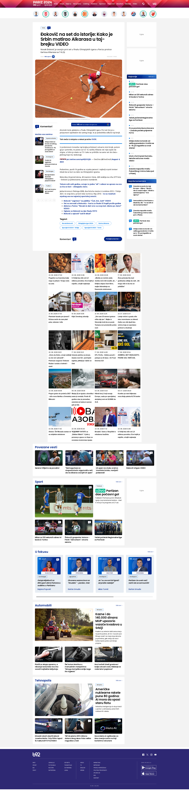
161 (130, 210)
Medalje (128, 4)
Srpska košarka (51, 138)
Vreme (82, 770)
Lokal (66, 770)
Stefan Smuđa (74, 589)
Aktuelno (99, 610)
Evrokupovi (49, 157)
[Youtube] (155, 755)
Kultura (51, 768)
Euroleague (49, 171)
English (82, 768)
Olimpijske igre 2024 (85, 223)
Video (135, 4)
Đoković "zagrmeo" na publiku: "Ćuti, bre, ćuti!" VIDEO (87, 201)
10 (148, 559)
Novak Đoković (67, 223)
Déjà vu (68, 4)
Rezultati (120, 4)
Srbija (62, 4)
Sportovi (102, 4)
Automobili (68, 768)
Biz (34, 768)
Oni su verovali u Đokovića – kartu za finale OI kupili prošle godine (92, 203)
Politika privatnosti (100, 770)
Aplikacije (97, 773)
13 (120, 453)
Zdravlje (52, 762)
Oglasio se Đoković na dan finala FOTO (80, 211)
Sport (35, 765)
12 (88, 559)
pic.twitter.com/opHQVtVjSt (79, 159)
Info (34, 762)
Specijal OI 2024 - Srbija (70, 228)
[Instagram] (151, 755)
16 (57, 559)
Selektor (94, 4)
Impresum (97, 765)
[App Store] (148, 773)
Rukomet (100, 533)
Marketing (97, 762)
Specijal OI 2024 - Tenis (92, 228)
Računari (100, 731)
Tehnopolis (68, 765)
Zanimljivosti (101, 660)
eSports (67, 762)
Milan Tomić (103, 589)
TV (81, 765)
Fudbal (48, 186)
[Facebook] (143, 755)
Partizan (99, 486)
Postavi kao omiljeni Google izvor (84, 124)
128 (41, 139)
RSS (95, 775)
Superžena (52, 770)
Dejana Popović (44, 589)
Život (34, 770)
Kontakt (96, 778)
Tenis (43, 28)
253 (130, 186)
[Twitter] (147, 755)
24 (41, 157)
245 (130, 200)
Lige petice (40, 533)
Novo (56, 4)
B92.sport (48, 57)
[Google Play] (148, 767)
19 (59, 649)
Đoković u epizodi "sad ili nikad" (77, 213)
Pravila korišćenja (100, 768)
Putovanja (52, 765)
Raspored (111, 4)
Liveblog (86, 4)
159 (130, 220)
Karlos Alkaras (104, 223)
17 (118, 559)
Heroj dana (77, 4)
